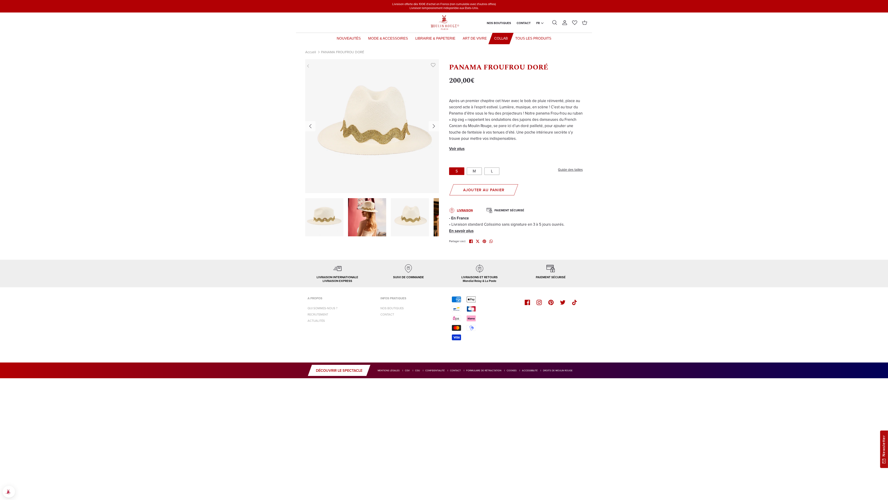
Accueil (310, 52)
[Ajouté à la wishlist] (433, 65)
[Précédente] (310, 126)
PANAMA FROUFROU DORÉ (342, 52)
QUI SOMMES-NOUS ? (322, 308)
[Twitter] (563, 302)
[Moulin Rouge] (444, 22)
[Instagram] (539, 302)
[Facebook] (527, 302)
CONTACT (387, 314)
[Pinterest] (551, 302)
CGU (417, 370)
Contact (524, 23)
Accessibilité (530, 370)
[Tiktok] (574, 302)
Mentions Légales (389, 370)
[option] (372, 126)
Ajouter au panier (484, 190)
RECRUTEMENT (318, 314)
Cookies (512, 370)
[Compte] (564, 22)
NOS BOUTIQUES (392, 308)
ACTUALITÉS (316, 321)
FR (538, 23)
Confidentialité (435, 370)
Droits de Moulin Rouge (558, 370)
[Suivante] (434, 126)
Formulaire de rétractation (483, 370)
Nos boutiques (499, 23)
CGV (407, 370)
